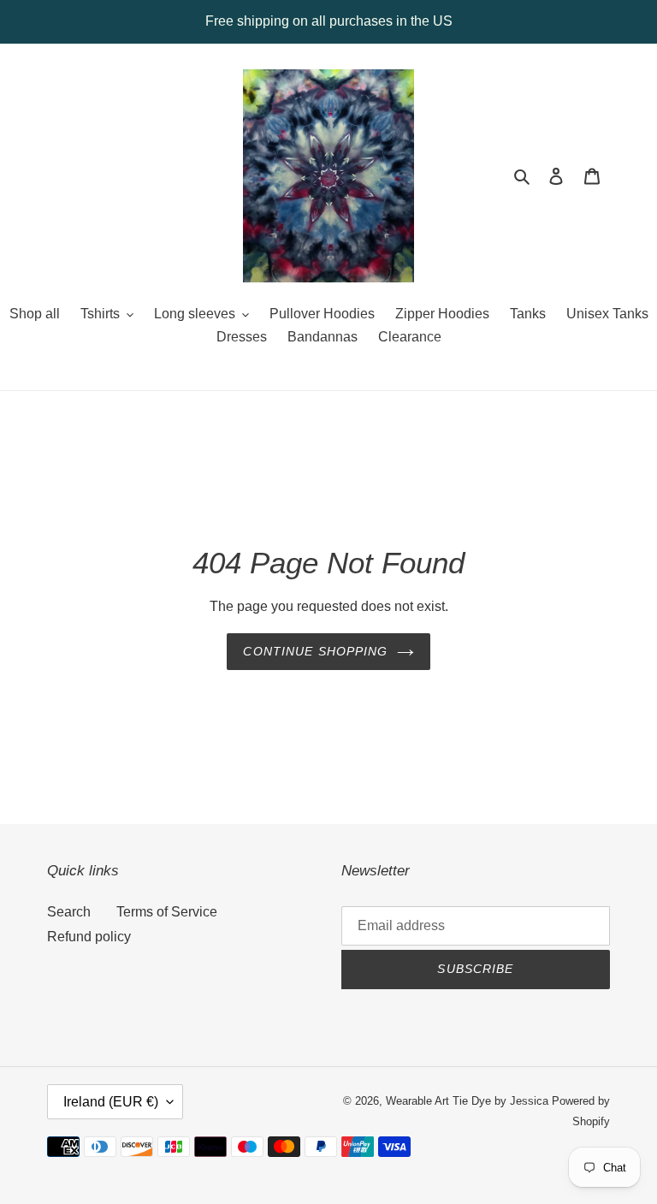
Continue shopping (315, 651)
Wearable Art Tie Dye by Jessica (467, 1100)
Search (69, 911)
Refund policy (89, 936)
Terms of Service (166, 911)
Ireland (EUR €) (110, 1101)
